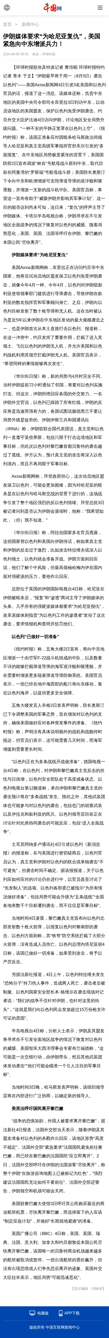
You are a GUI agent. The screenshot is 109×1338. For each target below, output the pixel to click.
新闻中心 (30, 24)
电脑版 (43, 1313)
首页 (7, 24)
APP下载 (72, 1313)
